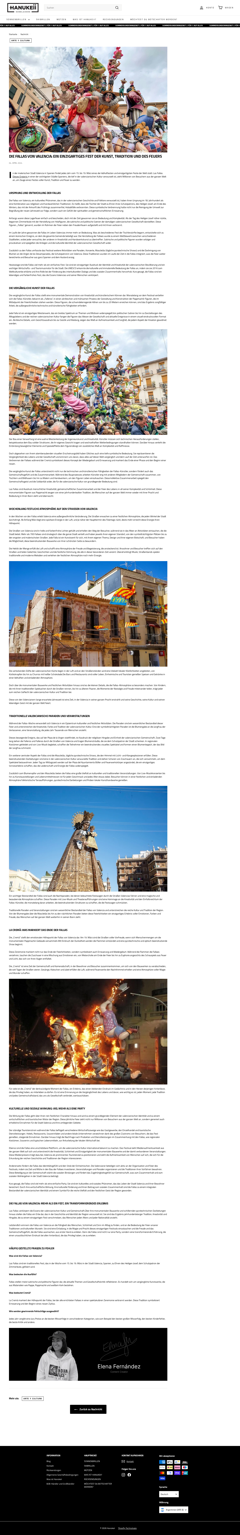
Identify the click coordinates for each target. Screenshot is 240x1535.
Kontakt (50, 1465)
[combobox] (83, 7)
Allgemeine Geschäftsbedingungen (62, 1474)
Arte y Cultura (20, 40)
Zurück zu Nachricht (90, 1409)
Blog (49, 1461)
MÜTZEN (61, 19)
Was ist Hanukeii (54, 1479)
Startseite (13, 34)
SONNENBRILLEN (17, 19)
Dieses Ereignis (20, 176)
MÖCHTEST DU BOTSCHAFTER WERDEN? (153, 19)
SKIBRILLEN (43, 19)
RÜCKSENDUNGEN (113, 19)
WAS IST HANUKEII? (84, 19)
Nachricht (24, 34)
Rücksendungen (54, 1470)
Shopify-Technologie (127, 1528)
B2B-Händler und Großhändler (60, 1483)
